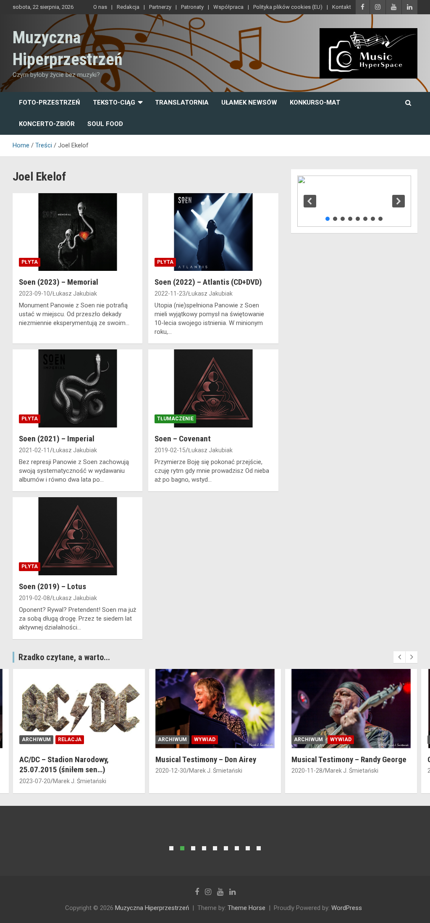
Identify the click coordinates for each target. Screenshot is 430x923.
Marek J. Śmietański (79, 770)
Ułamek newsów (249, 102)
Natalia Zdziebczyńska (355, 770)
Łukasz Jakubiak (74, 293)
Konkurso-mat (315, 102)
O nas (100, 7)
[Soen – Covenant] (213, 388)
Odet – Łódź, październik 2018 (342, 759)
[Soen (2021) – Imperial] (77, 388)
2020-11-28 (170, 770)
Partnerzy (160, 7)
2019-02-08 (34, 598)
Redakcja (128, 7)
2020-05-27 (306, 770)
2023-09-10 (34, 293)
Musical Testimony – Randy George (212, 759)
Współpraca (228, 7)
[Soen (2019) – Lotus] (77, 536)
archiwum (36, 739)
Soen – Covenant (183, 438)
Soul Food (105, 124)
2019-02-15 (170, 450)
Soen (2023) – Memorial (58, 282)
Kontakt (341, 7)
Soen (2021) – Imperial (56, 438)
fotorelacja (348, 739)
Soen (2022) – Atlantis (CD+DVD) (208, 282)
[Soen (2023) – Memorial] (77, 232)
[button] (310, 201)
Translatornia (182, 102)
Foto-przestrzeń (49, 102)
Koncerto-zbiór (47, 124)
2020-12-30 (34, 770)
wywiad (68, 739)
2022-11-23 (170, 293)
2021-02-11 (34, 450)
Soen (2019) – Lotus (52, 586)
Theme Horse (246, 908)
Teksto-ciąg (114, 102)
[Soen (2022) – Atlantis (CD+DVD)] (213, 232)
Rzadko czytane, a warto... (64, 657)
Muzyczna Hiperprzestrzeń (152, 908)
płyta (29, 262)
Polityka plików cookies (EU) (287, 7)
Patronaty (192, 7)
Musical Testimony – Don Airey (69, 759)
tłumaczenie (175, 419)
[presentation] (399, 657)
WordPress (346, 908)
